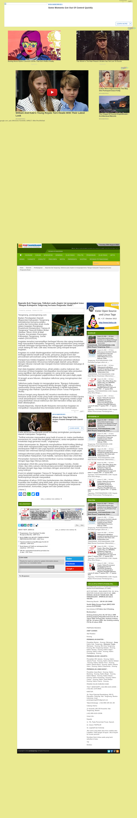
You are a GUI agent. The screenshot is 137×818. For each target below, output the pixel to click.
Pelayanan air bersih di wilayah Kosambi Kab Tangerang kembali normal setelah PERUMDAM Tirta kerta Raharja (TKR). (106, 355)
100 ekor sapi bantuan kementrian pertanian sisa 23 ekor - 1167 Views (34, 551)
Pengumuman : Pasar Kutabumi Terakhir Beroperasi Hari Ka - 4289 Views (32, 534)
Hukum (38, 255)
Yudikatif (31, 259)
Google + (70, 569)
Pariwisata (72, 259)
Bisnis (22, 259)
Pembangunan (38, 268)
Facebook (71, 564)
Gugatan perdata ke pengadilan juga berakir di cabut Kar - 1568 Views (34, 542)
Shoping (83, 259)
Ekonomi (28, 255)
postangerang (33, 751)
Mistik (62, 259)
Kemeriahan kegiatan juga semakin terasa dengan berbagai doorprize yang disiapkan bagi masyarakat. (107, 340)
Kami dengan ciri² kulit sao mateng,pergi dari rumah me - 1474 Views (34, 547)
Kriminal (59, 255)
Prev (77, 525)
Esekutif (42, 259)
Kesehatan (48, 255)
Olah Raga (70, 255)
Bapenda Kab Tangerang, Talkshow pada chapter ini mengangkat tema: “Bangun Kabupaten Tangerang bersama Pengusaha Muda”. (51, 304)
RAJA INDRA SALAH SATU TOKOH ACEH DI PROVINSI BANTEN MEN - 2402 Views (34, 538)
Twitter (69, 559)
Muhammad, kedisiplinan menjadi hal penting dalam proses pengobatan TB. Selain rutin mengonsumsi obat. (107, 369)
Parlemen (53, 259)
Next (82, 525)
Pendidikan (90, 255)
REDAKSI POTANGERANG (55, 251)
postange (28, 310)
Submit (51, 567)
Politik (80, 255)
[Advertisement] (68, 137)
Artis (112, 255)
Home (21, 268)
